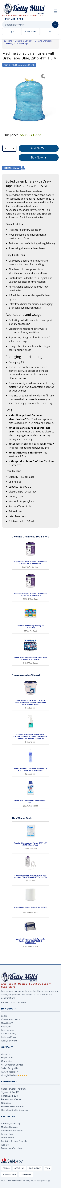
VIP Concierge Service (12, 1064)
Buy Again (6, 1026)
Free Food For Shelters (12, 1106)
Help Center (7, 1057)
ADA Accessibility (10, 1071)
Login (4, 1015)
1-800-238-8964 (18, 1002)
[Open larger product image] (29, 99)
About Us (5, 1054)
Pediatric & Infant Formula (14, 1141)
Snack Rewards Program (13, 1088)
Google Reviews (14, 1075)
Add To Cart (38, 148)
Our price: (11, 135)
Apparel (5, 1144)
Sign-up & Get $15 (10, 1092)
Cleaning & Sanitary (10, 1123)
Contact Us (6, 1061)
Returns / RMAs (8, 1037)
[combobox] (9, 148)
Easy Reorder (8, 1030)
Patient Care (7, 1134)
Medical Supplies (9, 1127)
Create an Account (10, 1019)
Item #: (7, 65)
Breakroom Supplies (11, 1148)
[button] (4, 99)
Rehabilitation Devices (12, 1130)
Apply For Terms (9, 1040)
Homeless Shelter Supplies (14, 1110)
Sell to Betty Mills (9, 1068)
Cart (50, 31)
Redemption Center (11, 1099)
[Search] (55, 24)
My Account (30, 31)
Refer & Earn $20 (9, 1095)
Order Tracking (8, 1033)
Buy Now (37, 157)
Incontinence (8, 1137)
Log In (11, 31)
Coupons (6, 1103)
